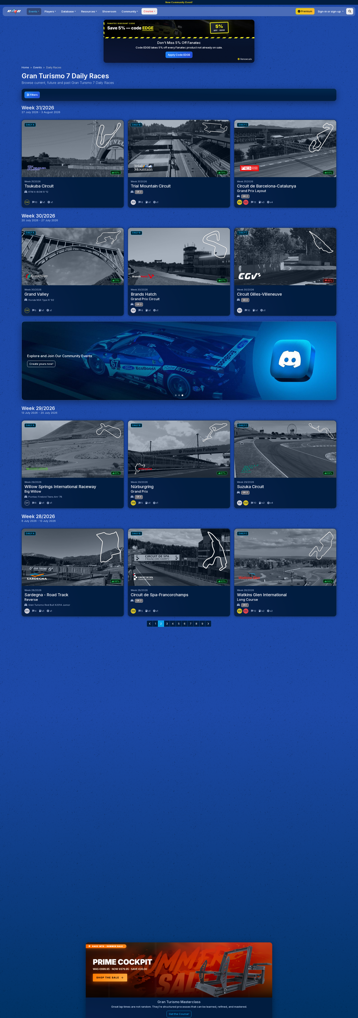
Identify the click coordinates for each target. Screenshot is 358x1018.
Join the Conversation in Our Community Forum (65, 356)
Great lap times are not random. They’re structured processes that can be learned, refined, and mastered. (179, 1006)
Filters (33, 94)
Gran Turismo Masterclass (179, 1002)
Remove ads (246, 59)
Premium (306, 11)
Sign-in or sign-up (329, 11)
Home (25, 67)
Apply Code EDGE (179, 54)
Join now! (35, 363)
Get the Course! (179, 1014)
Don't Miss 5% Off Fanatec (179, 43)
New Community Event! (179, 2)
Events (37, 67)
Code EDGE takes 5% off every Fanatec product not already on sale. (179, 47)
